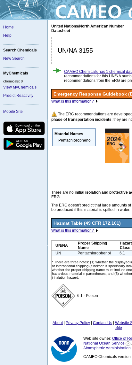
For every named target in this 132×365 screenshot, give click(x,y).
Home (8, 27)
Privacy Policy (78, 323)
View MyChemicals (20, 87)
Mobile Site (13, 111)
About (58, 323)
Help (7, 35)
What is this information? (73, 101)
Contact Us (102, 323)
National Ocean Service (104, 343)
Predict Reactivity (18, 95)
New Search (14, 58)
